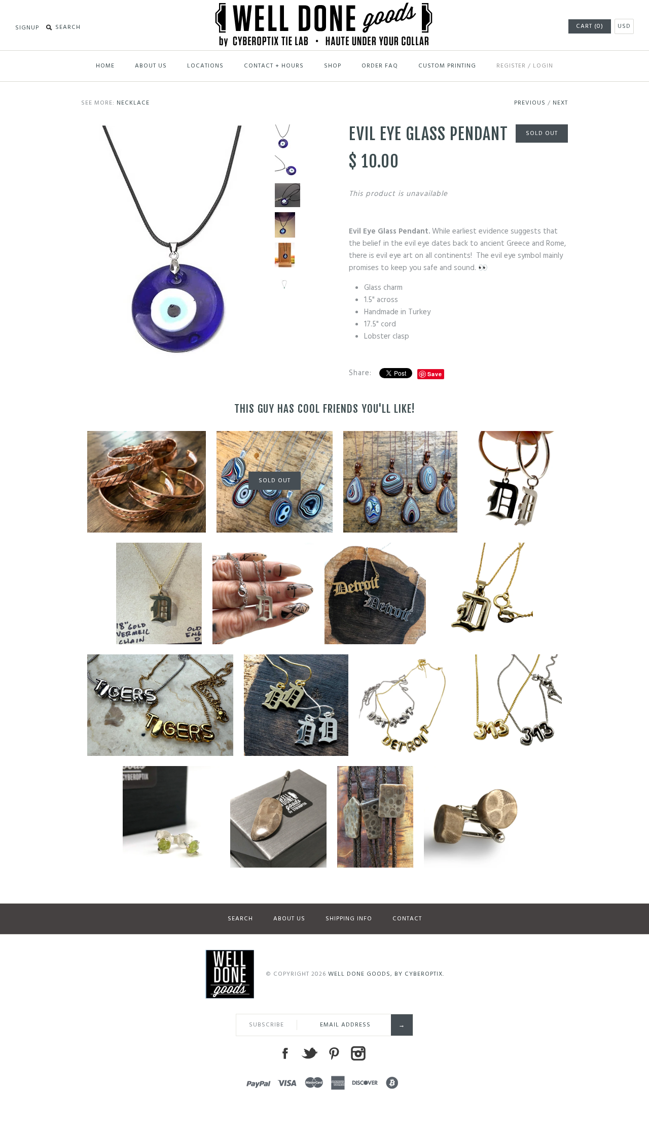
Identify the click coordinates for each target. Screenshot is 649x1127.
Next (560, 103)
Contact (407, 919)
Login (543, 66)
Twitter (309, 1053)
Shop (332, 66)
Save (434, 374)
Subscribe (266, 1025)
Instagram (358, 1053)
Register (511, 66)
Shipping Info (349, 919)
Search (240, 919)
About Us (151, 66)
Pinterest (333, 1053)
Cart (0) (589, 26)
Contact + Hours (274, 66)
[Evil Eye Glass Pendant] (176, 130)
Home (105, 66)
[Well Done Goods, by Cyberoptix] (325, 9)
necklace (133, 103)
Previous (530, 103)
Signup (27, 28)
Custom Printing (447, 66)
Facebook (285, 1053)
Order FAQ (380, 66)
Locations (205, 66)
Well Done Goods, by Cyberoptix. (386, 974)
